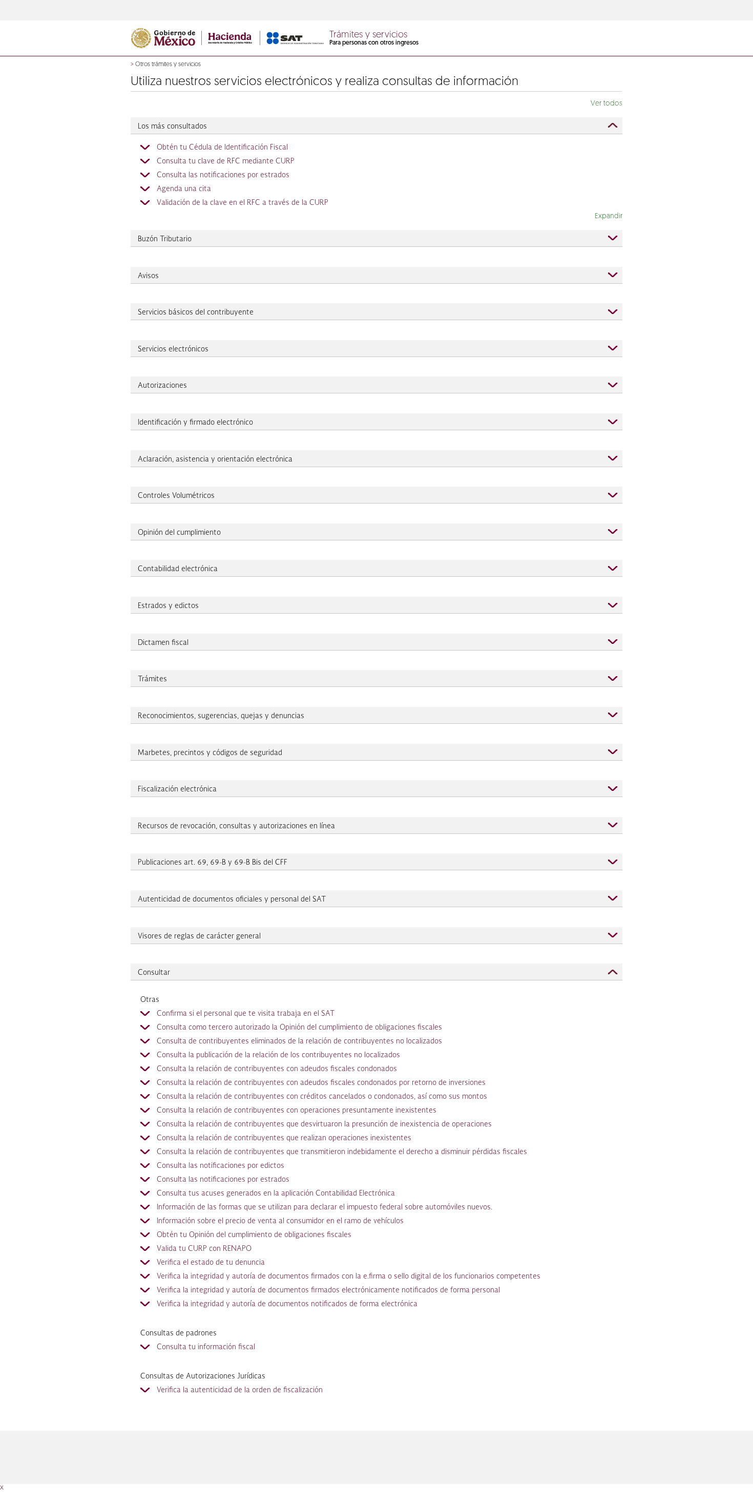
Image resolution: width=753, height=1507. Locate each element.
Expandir (608, 216)
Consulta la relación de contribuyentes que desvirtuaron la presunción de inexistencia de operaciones (324, 1124)
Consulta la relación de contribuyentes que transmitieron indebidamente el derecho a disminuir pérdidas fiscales (342, 1152)
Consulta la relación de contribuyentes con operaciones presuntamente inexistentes (296, 1110)
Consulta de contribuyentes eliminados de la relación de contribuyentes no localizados (299, 1041)
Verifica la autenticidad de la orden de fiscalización (240, 1390)
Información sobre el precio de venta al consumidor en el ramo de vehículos (280, 1221)
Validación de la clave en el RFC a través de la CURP (242, 202)
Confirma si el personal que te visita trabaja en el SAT (245, 1013)
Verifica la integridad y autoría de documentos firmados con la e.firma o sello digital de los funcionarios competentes (348, 1276)
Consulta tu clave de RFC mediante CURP (226, 161)
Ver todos (606, 104)
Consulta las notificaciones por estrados (223, 175)
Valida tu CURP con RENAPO (204, 1248)
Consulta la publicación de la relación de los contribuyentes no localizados (278, 1055)
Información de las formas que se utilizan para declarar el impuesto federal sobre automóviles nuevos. (324, 1207)
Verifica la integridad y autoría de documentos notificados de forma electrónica (287, 1304)
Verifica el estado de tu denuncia (211, 1262)
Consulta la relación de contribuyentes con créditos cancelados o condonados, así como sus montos (322, 1096)
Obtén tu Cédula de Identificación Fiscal (222, 147)
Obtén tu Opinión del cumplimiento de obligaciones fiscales (254, 1235)
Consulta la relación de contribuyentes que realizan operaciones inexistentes (284, 1138)
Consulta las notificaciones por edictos (220, 1165)
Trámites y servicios (368, 35)
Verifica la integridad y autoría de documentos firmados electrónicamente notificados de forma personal (328, 1290)
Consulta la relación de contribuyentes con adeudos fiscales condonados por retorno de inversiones (321, 1082)
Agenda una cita (184, 189)
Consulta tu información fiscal (206, 1347)
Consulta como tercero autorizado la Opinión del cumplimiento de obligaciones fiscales (299, 1027)
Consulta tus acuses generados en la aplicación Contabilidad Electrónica (276, 1193)
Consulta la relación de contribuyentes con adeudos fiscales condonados (277, 1069)
